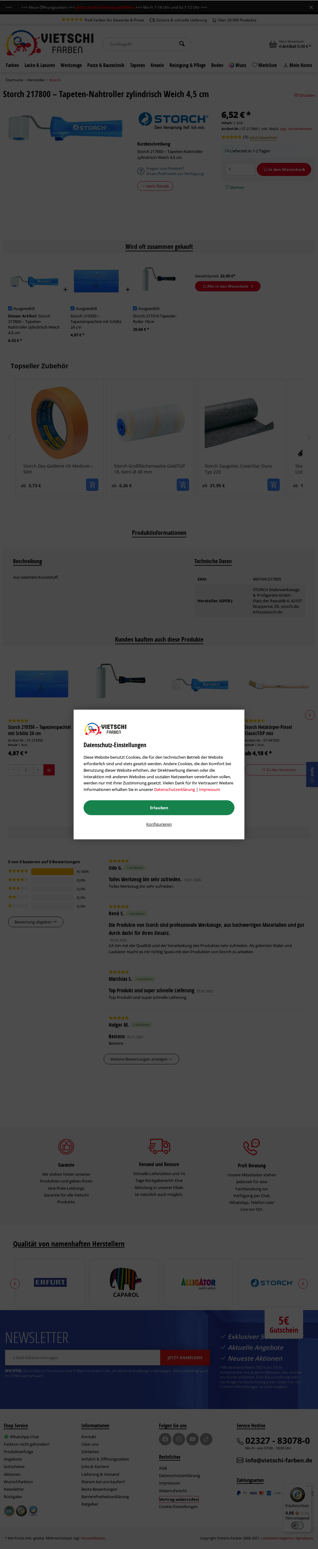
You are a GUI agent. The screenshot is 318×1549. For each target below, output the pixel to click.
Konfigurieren (159, 824)
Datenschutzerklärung (174, 789)
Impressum (209, 789)
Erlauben (159, 807)
